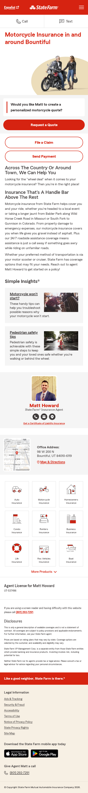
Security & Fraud (14, 704)
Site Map (9, 733)
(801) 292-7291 (24, 612)
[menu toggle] (81, 7)
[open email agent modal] (44, 417)
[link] (44, 7)
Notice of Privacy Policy (18, 722)
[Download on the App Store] (16, 753)
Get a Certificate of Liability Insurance (44, 423)
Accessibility (11, 710)
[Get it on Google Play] (44, 753)
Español (9, 7)
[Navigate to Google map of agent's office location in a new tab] (52, 416)
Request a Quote (44, 125)
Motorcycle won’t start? (24, 296)
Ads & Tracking (13, 699)
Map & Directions (52, 462)
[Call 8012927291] (36, 416)
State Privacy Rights (16, 727)
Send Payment (44, 156)
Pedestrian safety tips (24, 334)
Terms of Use (12, 716)
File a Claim (44, 142)
